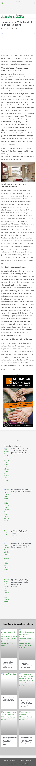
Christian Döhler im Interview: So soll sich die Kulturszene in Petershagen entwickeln (21, 545)
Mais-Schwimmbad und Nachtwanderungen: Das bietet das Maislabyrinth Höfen (26, 740)
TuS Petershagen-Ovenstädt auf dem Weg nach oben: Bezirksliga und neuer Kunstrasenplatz (20, 451)
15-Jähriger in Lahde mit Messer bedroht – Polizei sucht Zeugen (21, 531)
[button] (30, 16)
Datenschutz (23, 764)
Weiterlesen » (14, 456)
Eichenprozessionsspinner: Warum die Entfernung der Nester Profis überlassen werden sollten (20, 581)
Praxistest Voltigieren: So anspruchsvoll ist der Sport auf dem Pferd (21, 491)
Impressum (12, 764)
